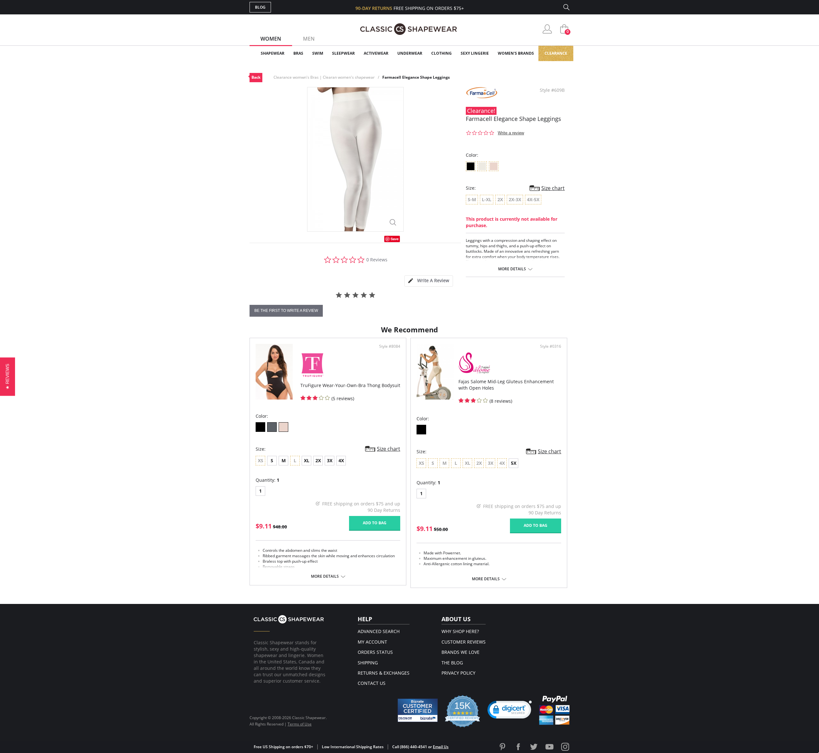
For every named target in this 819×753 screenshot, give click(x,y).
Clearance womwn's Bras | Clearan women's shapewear (324, 77)
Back (255, 77)
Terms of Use (300, 724)
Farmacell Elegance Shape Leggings (416, 77)
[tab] (428, 281)
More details (512, 269)
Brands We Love (460, 652)
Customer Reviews (463, 642)
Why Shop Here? (460, 631)
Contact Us (372, 683)
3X (329, 460)
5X (513, 463)
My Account (372, 642)
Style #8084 (389, 346)
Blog (260, 7)
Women (270, 38)
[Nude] (283, 427)
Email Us (441, 746)
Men (309, 38)
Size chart (553, 188)
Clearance (556, 53)
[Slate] (272, 427)
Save (395, 238)
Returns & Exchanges (384, 673)
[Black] (260, 427)
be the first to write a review (286, 310)
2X (318, 460)
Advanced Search (379, 631)
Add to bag (374, 523)
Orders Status (375, 652)
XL (306, 460)
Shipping (368, 663)
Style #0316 (550, 346)
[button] (509, 711)
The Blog (452, 663)
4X (341, 460)
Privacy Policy (458, 673)
